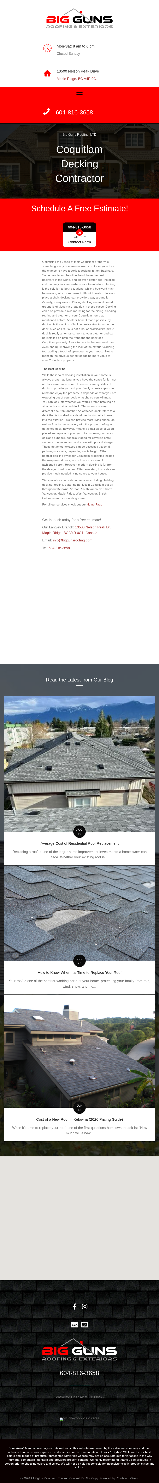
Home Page (94, 504)
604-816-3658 (59, 548)
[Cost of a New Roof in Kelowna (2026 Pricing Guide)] (79, 1068)
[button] (74, 1306)
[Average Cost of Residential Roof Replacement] (79, 780)
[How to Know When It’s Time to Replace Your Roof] (79, 930)
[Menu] (79, 94)
